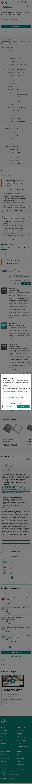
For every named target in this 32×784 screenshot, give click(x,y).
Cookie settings (16, 403)
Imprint (21, 397)
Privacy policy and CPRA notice (10, 397)
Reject (9, 406)
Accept (23, 406)
